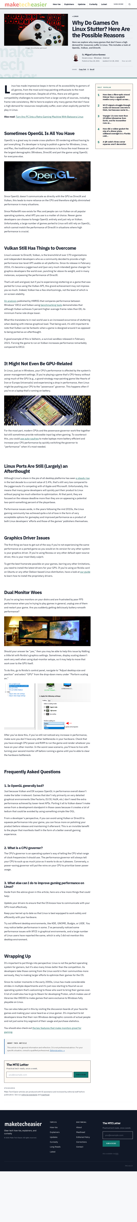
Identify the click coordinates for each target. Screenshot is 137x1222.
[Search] (129, 4)
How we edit (126, 61)
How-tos (57, 4)
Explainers (69, 4)
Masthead (80, 1132)
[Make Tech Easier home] (26, 4)
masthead (45, 1094)
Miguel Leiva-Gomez (95, 54)
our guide (85, 571)
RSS (116, 1154)
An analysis (10, 300)
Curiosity (93, 4)
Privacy (129, 1166)
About (79, 1127)
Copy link (82, 69)
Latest (104, 4)
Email (92, 69)
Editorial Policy (83, 1137)
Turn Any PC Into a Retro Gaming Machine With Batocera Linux (49, 116)
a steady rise (83, 478)
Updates (81, 4)
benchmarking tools (51, 305)
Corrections (81, 1142)
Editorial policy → (57, 1050)
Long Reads (55, 1146)
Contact (79, 1146)
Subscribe (118, 4)
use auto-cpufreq (29, 438)
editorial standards (29, 1094)
